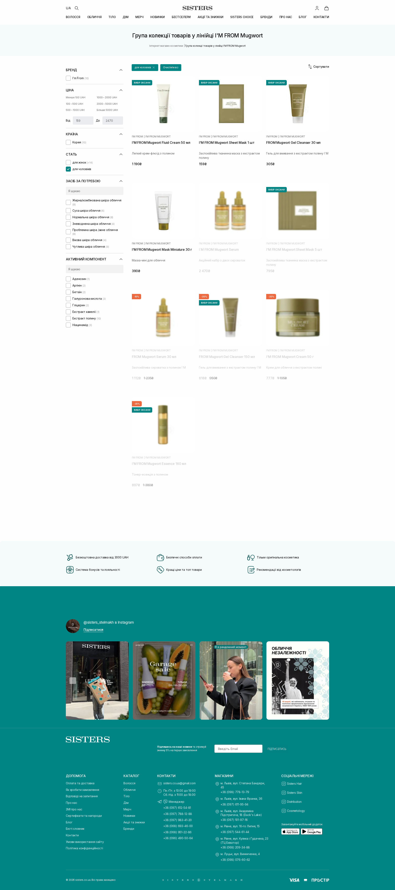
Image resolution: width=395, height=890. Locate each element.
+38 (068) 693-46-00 (178, 826)
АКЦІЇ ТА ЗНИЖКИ (210, 17)
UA (68, 8)
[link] (326, 8)
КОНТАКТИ (321, 17)
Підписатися (93, 630)
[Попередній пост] (73, 680)
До (98, 120)
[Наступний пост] (322, 680)
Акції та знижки (134, 822)
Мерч (127, 809)
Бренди (128, 828)
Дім (126, 802)
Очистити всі (170, 67)
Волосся (129, 783)
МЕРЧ (139, 17)
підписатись (277, 749)
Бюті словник (75, 828)
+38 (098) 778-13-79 (235, 792)
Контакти (72, 835)
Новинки (129, 815)
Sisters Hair (294, 783)
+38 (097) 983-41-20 (177, 820)
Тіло (126, 796)
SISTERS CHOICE (241, 17)
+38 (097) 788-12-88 (177, 814)
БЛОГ (303, 17)
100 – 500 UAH (74, 103)
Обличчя (129, 789)
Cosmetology (296, 810)
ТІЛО (112, 17)
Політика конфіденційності (84, 848)
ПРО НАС (285, 17)
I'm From (137, 136)
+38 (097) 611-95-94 (234, 804)
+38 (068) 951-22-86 (177, 832)
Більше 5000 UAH (107, 109)
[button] (145, 67)
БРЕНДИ (266, 17)
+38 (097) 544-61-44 (235, 832)
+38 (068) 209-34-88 (235, 847)
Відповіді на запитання (82, 796)
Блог (69, 822)
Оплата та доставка (80, 783)
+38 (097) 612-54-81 (177, 807)
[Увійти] (317, 8)
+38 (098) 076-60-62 (235, 859)
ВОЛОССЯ (73, 17)
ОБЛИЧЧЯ (94, 17)
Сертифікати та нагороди (84, 815)
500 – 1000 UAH (75, 109)
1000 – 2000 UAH (107, 97)
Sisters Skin (294, 792)
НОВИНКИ (157, 17)
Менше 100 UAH (75, 97)
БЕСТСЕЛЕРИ (181, 17)
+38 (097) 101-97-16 (234, 820)
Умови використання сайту (85, 842)
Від (68, 120)
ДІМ (126, 17)
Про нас (71, 802)
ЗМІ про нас (74, 809)
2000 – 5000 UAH (107, 103)
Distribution (294, 801)
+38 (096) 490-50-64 (178, 838)
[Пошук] (76, 8)
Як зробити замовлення (82, 789)
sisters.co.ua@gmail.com (179, 783)
